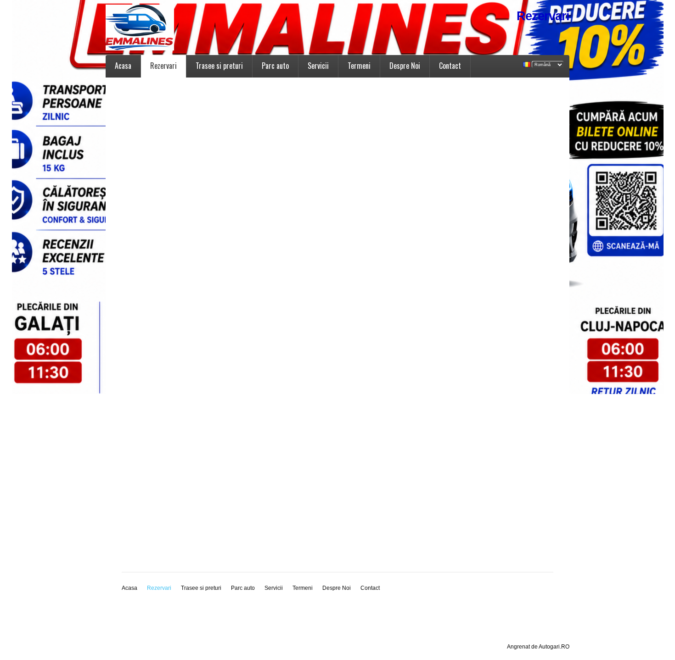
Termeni (359, 65)
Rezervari (163, 65)
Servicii (318, 65)
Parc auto (275, 65)
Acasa (123, 65)
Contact (450, 65)
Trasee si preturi (219, 65)
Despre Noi (404, 65)
